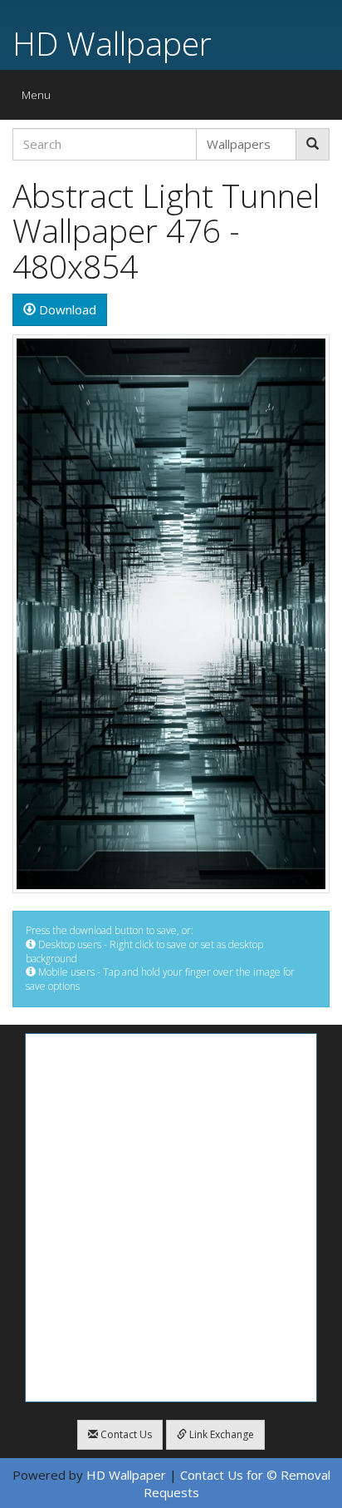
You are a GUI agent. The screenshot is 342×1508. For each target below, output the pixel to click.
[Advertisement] (171, 1217)
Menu (40, 99)
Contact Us (125, 1434)
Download (66, 309)
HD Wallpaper (112, 43)
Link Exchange (220, 1434)
